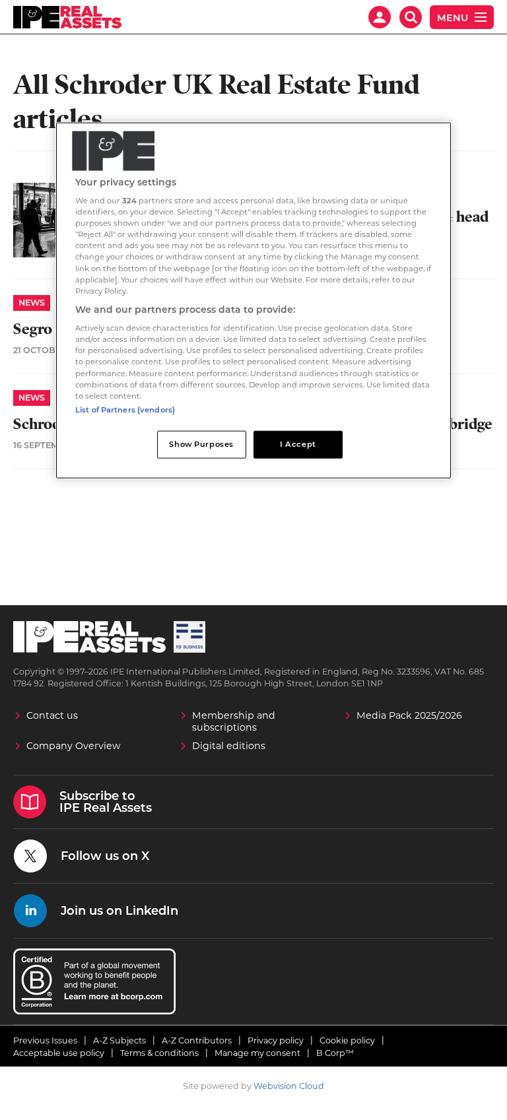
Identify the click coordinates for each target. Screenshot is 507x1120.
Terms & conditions (159, 1053)
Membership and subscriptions (233, 721)
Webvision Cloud (289, 1086)
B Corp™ (335, 1053)
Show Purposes (201, 443)
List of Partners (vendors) (125, 409)
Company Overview (73, 746)
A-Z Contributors (197, 1040)
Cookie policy (347, 1040)
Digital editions (228, 746)
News (31, 303)
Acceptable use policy (58, 1053)
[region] (253, 299)
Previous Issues (45, 1040)
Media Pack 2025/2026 (409, 715)
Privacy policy (276, 1040)
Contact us (52, 715)
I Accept (298, 443)
